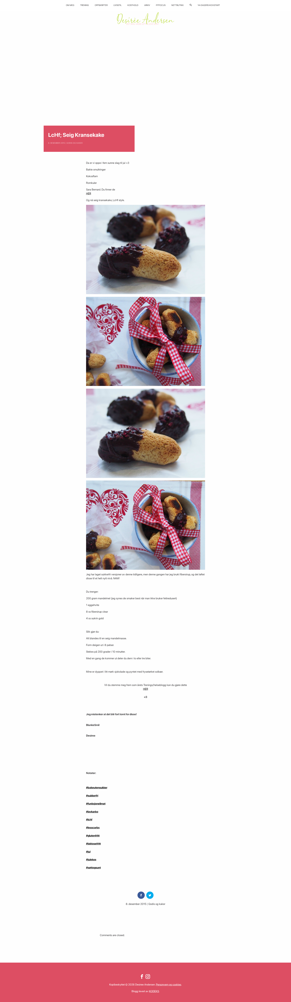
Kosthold (132, 5)
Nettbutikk (177, 5)
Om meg (70, 5)
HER (88, 193)
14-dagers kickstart (209, 5)
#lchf (89, 819)
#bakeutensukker (96, 787)
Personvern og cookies (168, 984)
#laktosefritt (93, 843)
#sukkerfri (92, 795)
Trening (84, 5)
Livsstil (118, 5)
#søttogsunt (93, 867)
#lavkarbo (92, 811)
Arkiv (147, 5)
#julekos (91, 859)
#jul (88, 851)
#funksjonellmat (95, 803)
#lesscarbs (93, 827)
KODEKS (154, 991)
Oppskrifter (101, 5)
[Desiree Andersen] (145, 18)
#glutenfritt (93, 835)
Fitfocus (161, 5)
